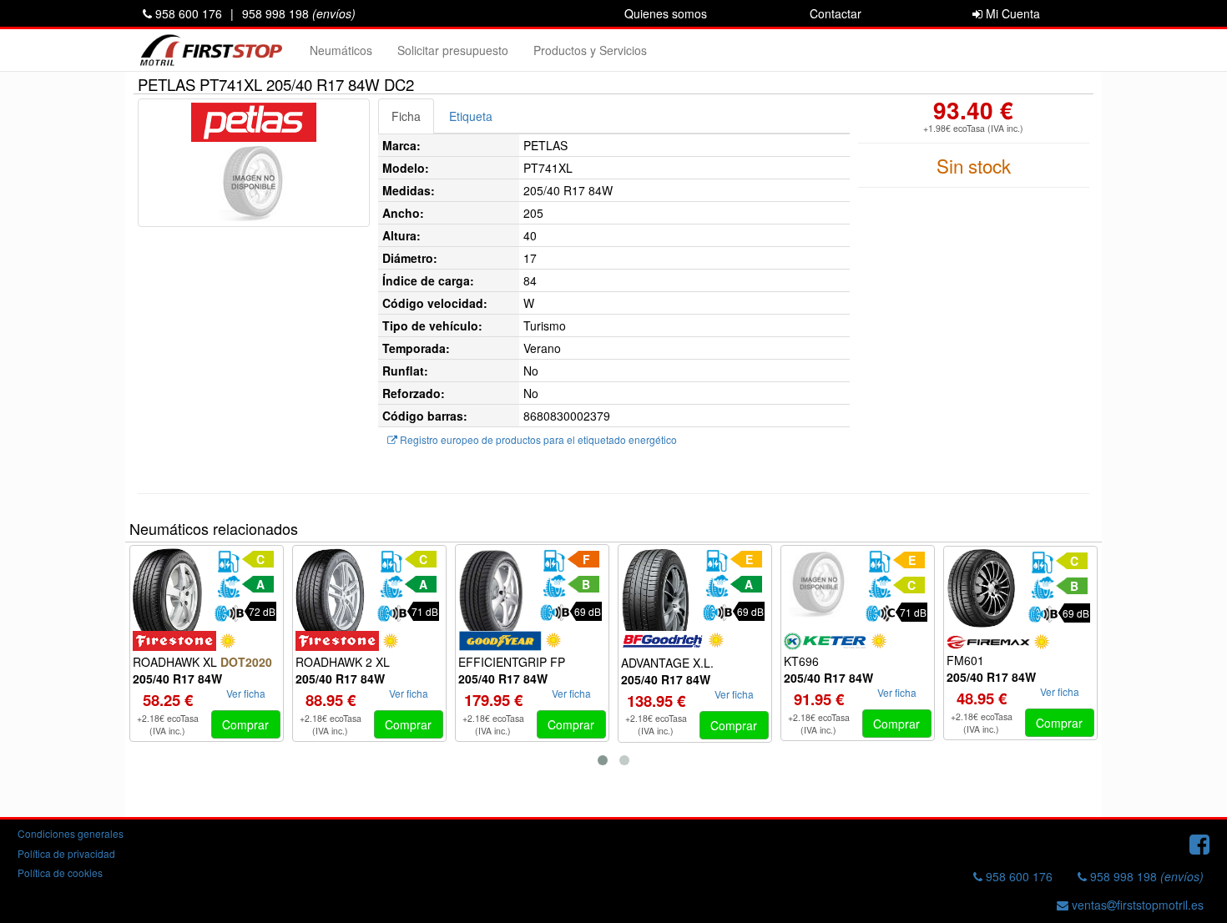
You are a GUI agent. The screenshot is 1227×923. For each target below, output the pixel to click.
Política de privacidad (66, 853)
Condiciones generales (71, 833)
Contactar (835, 13)
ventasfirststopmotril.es (1136, 904)
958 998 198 (299, 13)
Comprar (245, 724)
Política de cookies (60, 872)
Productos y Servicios (590, 50)
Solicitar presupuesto (452, 50)
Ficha (406, 116)
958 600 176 (187, 13)
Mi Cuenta (1011, 13)
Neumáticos (341, 50)
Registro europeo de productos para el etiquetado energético (537, 439)
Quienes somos (665, 13)
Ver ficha (245, 693)
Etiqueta (470, 116)
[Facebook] (1199, 843)
